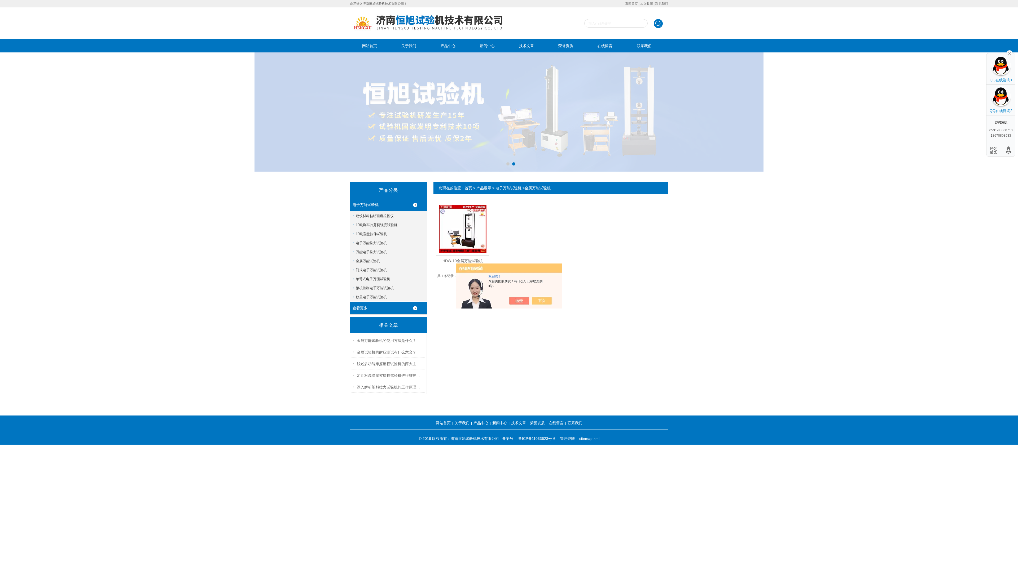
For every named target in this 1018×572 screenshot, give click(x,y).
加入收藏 (646, 4)
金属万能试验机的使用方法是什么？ (386, 340)
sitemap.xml (589, 438)
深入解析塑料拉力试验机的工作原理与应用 (390, 387)
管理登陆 (567, 438)
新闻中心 (487, 46)
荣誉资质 (565, 46)
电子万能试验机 (366, 205)
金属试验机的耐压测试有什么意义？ (386, 352)
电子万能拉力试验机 (371, 243)
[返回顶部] (1009, 150)
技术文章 (526, 46)
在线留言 (605, 46)
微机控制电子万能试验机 (375, 288)
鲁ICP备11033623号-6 (536, 438)
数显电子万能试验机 (371, 297)
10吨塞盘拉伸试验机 (371, 234)
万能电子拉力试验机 (371, 252)
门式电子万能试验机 (371, 270)
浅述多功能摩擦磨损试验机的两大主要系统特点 (390, 364)
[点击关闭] (1009, 53)
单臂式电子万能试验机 (373, 279)
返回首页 (631, 4)
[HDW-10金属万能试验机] (462, 224)
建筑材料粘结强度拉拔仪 (375, 216)
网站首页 (369, 46)
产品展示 (483, 188)
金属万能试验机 (368, 261)
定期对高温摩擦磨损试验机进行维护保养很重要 (390, 375)
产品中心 (448, 46)
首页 (468, 188)
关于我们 (408, 46)
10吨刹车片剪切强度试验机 (376, 225)
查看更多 (360, 308)
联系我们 (661, 4)
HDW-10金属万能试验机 (462, 261)
